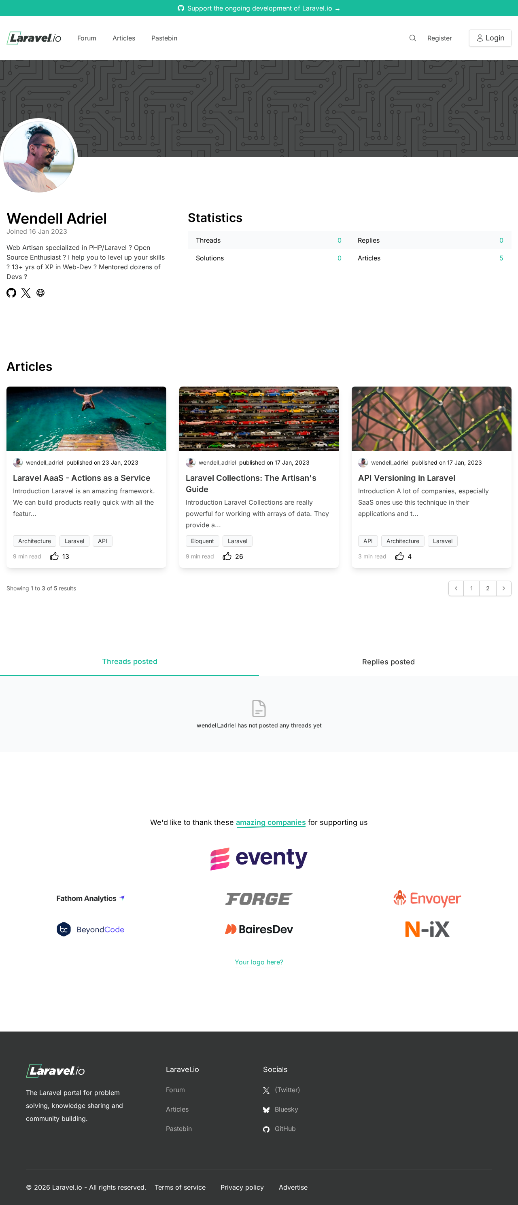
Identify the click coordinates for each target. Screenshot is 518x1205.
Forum (86, 38)
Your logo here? (259, 962)
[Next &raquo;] (504, 588)
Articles (124, 38)
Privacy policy (243, 1187)
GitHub (284, 1129)
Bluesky (285, 1109)
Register (439, 38)
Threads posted (129, 661)
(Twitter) (286, 1090)
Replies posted (388, 661)
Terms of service (181, 1187)
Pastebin (164, 38)
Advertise (293, 1187)
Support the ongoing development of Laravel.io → (264, 8)
